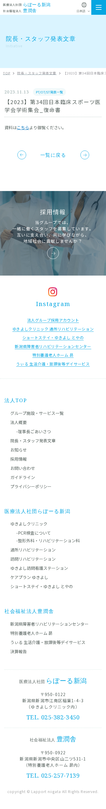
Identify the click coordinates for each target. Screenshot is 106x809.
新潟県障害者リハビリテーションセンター (49, 624)
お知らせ (18, 450)
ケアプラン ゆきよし (29, 577)
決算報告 (18, 651)
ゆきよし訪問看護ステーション (39, 568)
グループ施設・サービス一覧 (37, 413)
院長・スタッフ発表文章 (33, 441)
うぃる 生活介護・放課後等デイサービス (47, 642)
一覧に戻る (53, 155)
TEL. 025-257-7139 (53, 775)
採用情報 (18, 459)
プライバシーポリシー (31, 486)
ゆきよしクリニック (28, 524)
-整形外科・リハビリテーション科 (48, 540)
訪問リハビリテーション (33, 559)
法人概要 (18, 422)
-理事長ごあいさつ (33, 431)
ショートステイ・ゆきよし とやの (41, 586)
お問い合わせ (22, 468)
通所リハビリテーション (33, 550)
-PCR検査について (33, 533)
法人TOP (15, 400)
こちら (23, 127)
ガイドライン (22, 477)
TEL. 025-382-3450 (53, 717)
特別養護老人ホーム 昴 (31, 633)
